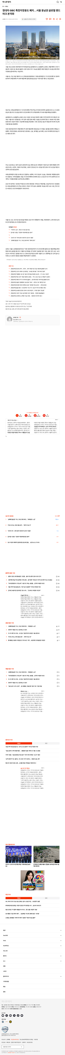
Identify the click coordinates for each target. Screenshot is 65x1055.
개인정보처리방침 (15, 1039)
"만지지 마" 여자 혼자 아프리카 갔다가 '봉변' (22, 238)
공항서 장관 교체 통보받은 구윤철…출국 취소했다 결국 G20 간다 (24, 576)
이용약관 (36, 1039)
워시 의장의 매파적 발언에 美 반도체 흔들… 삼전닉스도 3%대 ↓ (24, 542)
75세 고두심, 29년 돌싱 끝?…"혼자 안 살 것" (19, 525)
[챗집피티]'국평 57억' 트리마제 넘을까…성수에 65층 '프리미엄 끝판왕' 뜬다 (30, 279)
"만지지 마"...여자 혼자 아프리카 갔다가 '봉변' (19, 531)
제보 (4, 986)
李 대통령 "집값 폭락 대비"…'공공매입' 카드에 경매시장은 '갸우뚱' (22, 913)
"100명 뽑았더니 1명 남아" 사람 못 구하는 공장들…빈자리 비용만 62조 (26, 583)
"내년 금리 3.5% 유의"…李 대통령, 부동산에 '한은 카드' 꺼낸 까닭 (25, 686)
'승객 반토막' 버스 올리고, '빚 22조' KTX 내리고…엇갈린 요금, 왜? (23, 759)
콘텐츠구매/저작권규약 (16, 1042)
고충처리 (24, 1042)
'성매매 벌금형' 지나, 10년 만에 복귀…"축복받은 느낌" (21, 519)
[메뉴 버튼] (60, 2)
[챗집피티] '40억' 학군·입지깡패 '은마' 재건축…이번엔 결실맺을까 (27, 293)
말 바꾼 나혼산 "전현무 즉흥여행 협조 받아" (22, 232)
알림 (4, 991)
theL (4, 940)
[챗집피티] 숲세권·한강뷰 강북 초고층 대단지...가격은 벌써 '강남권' (27, 290)
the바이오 (6, 945)
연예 (4, 966)
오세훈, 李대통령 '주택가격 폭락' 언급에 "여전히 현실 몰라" (21, 918)
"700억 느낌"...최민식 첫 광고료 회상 (20, 230)
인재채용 (8, 1039)
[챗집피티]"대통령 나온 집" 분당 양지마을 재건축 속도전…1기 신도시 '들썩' (30, 274)
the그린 (5, 951)
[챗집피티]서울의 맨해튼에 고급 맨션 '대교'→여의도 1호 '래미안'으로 (28, 282)
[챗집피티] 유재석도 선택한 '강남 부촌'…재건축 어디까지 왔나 (26, 296)
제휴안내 (8, 1042)
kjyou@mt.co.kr (17, 319)
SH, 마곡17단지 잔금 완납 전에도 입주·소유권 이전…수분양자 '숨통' (23, 901)
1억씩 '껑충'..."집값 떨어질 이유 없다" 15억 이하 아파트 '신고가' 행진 (23, 755)
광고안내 (3, 1042)
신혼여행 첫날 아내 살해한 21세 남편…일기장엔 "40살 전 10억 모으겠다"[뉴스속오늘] (30, 580)
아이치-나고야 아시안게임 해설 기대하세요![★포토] (18, 865)
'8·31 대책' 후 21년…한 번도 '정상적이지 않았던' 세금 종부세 (23, 633)
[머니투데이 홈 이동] (7, 1001)
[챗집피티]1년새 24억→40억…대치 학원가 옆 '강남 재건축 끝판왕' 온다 (29, 269)
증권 (4, 930)
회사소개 (3, 1039)
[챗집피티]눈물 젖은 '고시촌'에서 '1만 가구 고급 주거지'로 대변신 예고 (28, 288)
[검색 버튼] (57, 2)
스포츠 (4, 971)
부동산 (6, 6)
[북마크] (60, 19)
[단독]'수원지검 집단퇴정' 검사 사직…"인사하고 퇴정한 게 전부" (24, 590)
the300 (5, 935)
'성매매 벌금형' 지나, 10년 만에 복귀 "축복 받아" (23, 240)
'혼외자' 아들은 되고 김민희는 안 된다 (17, 630)
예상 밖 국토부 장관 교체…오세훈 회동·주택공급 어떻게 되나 (21, 763)
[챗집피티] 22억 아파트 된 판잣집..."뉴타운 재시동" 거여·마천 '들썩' (28, 271)
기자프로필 (6, 981)
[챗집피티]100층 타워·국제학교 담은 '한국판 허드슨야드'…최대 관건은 (29, 285)
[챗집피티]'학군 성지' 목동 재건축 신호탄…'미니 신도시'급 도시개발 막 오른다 (30, 277)
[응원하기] (20, 317)
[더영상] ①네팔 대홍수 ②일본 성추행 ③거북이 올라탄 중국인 (46, 865)
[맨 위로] (61, 1048)
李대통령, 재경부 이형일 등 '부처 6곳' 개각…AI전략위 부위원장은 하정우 (26, 640)
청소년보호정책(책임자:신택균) (26, 1039)
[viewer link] (57, 57)
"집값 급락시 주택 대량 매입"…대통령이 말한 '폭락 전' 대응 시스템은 (23, 751)
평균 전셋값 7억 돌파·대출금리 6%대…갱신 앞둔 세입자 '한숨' (21, 909)
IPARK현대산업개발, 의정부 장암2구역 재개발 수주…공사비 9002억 (23, 905)
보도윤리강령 (29, 1042)
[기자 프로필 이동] (9, 319)
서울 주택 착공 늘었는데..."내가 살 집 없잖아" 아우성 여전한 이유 (24, 587)
